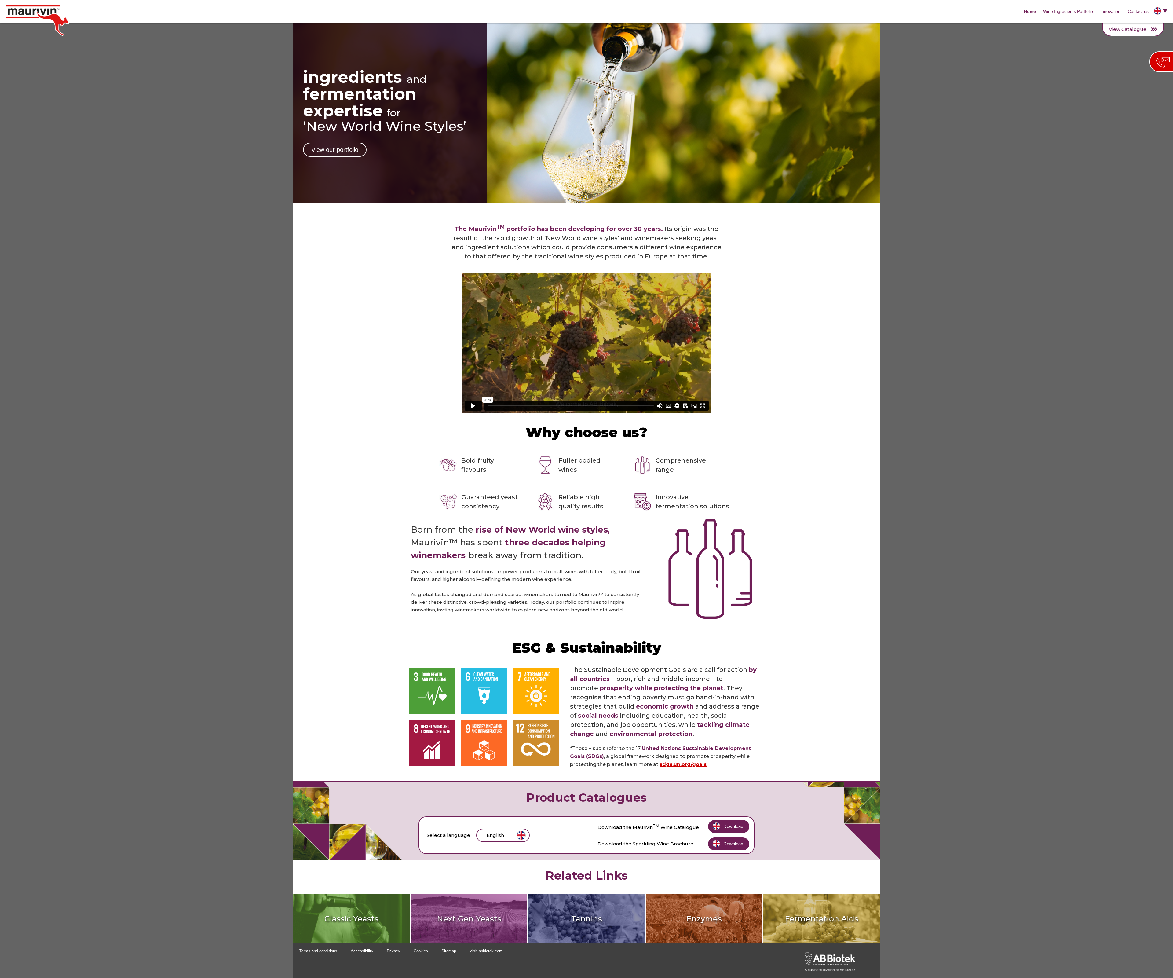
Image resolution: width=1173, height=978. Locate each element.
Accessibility (362, 951)
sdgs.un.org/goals (683, 764)
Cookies (421, 951)
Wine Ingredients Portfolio (1068, 11)
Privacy (393, 951)
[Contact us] (1161, 61)
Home (1030, 11)
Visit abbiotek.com (486, 951)
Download (733, 826)
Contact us (1138, 11)
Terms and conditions (318, 951)
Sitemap (448, 951)
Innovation (1110, 11)
